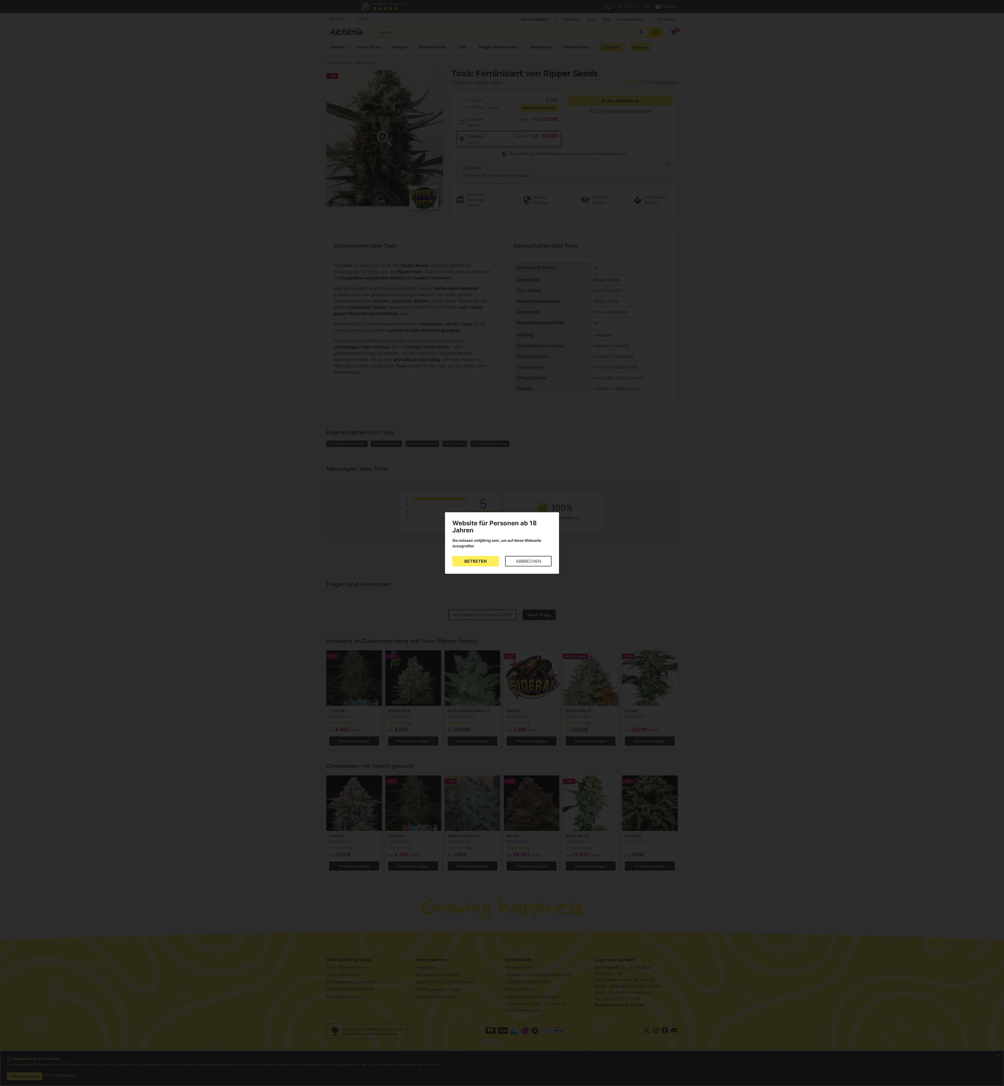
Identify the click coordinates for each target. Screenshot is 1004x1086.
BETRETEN (475, 561)
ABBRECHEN (528, 561)
